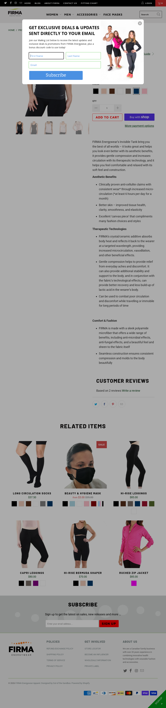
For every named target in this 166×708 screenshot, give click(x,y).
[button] (140, 23)
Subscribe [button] (56, 75)
